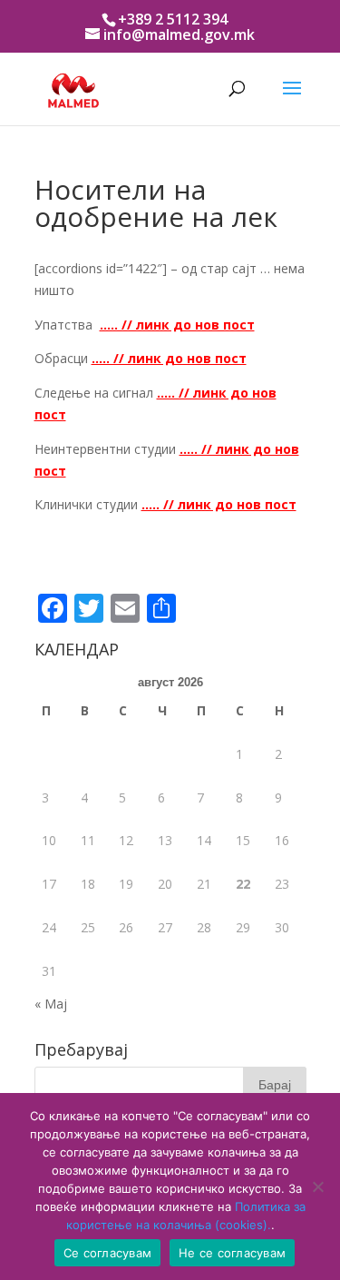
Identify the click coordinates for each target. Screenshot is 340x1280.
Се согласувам (107, 1253)
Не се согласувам (232, 1253)
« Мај (50, 1003)
